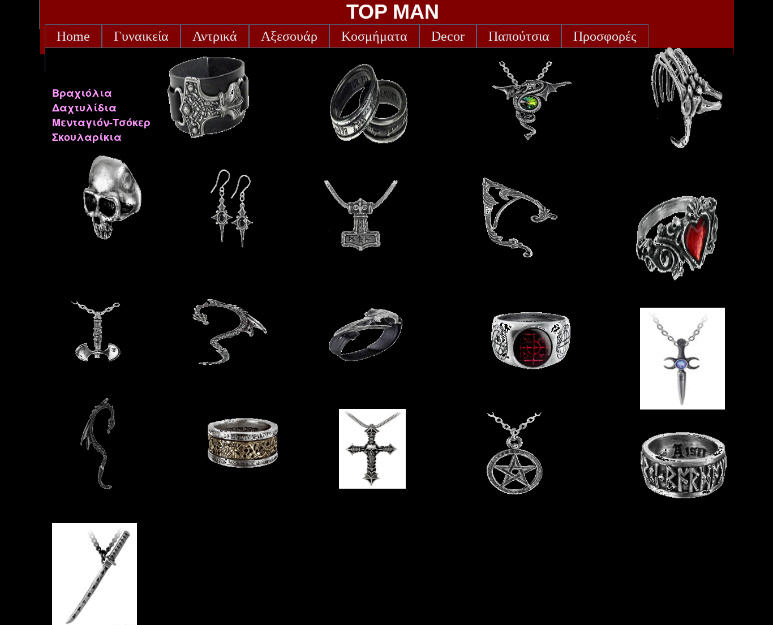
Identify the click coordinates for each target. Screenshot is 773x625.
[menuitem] (73, 36)
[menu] (101, 114)
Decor (448, 36)
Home (73, 36)
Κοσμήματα (374, 36)
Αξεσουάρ (289, 36)
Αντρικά (214, 36)
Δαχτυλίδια (84, 107)
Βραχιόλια (82, 92)
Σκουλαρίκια (87, 137)
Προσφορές (605, 36)
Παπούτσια (518, 36)
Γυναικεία (141, 36)
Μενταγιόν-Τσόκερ (101, 122)
